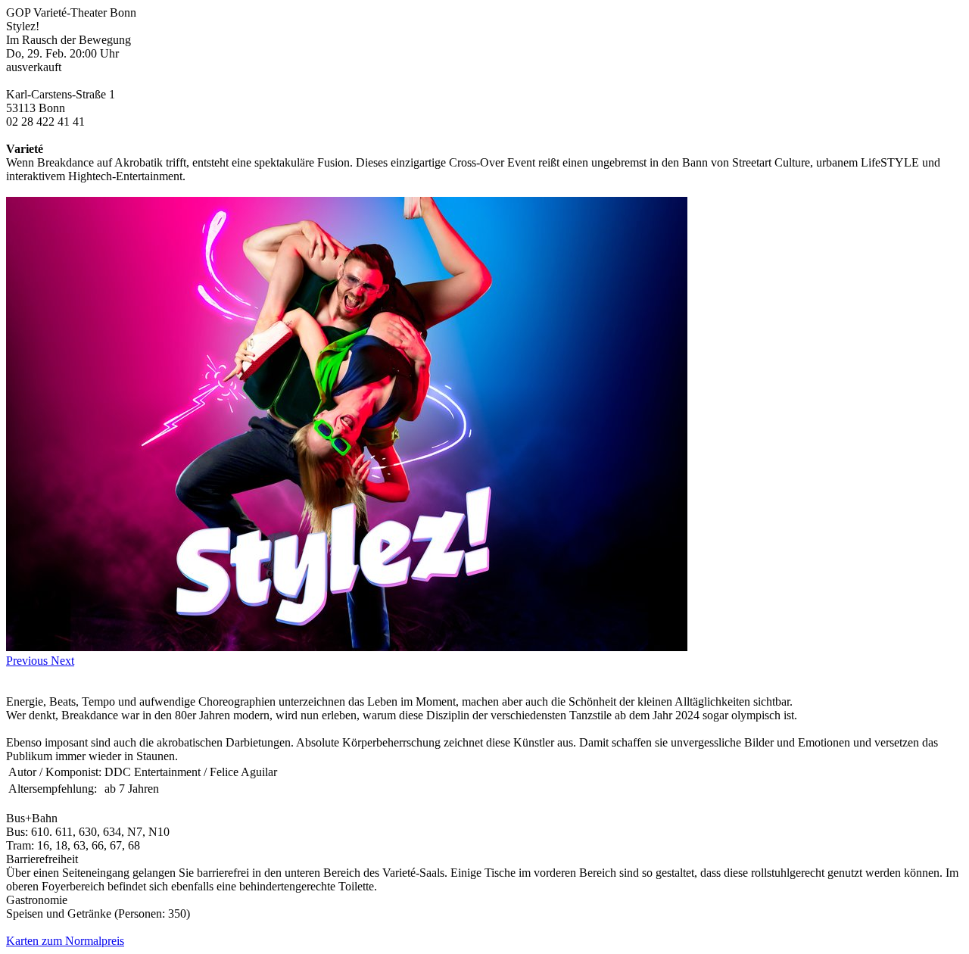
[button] (28, 660)
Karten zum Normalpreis (65, 940)
